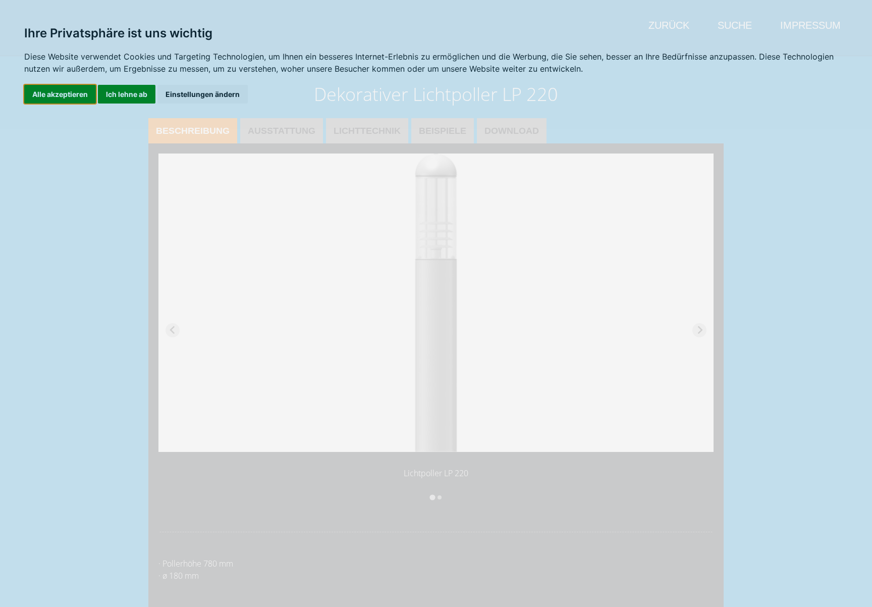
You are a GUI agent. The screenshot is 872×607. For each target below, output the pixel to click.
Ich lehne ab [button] (126, 94)
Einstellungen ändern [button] (203, 94)
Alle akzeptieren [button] (60, 94)
